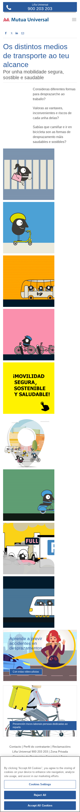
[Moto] (28, 495)
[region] (40, 784)
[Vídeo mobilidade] (28, 441)
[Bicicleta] (28, 334)
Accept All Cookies (40, 805)
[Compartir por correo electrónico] (22, 33)
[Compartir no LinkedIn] (16, 33)
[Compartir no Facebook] (5, 33)
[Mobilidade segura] (28, 388)
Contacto (15, 746)
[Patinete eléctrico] (28, 227)
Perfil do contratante (37, 746)
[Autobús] (28, 281)
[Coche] (28, 548)
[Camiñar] (28, 174)
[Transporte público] (28, 602)
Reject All (40, 795)
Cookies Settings (40, 784)
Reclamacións (61, 746)
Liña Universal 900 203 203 (30, 751)
